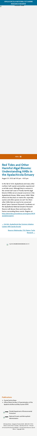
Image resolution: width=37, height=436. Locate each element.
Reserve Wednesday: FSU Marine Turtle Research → (21, 231)
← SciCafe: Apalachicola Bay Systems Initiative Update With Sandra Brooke (18, 225)
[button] (17, 157)
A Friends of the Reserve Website (10, 427)
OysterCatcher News (10, 400)
